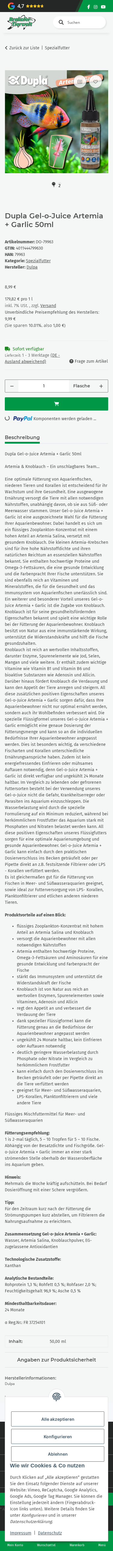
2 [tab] (59, 184)
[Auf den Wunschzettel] (95, 81)
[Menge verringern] (12, 386)
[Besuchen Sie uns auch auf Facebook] (88, 7)
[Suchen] (60, 22)
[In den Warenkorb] (9, 66)
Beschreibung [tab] (22, 437)
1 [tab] (54, 184)
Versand (48, 305)
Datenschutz (50, 1533)
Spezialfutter (38, 260)
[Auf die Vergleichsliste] (79, 81)
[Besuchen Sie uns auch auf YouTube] (103, 7)
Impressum (20, 1533)
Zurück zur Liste (24, 48)
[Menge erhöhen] (101, 386)
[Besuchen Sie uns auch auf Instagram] (95, 7)
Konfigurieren (58, 1436)
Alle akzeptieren (57, 1419)
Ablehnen (58, 1454)
